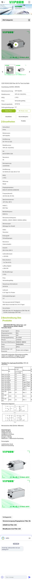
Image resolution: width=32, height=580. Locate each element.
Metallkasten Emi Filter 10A (12, 529)
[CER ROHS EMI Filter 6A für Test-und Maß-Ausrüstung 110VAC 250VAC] (15, 44)
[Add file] (2, 577)
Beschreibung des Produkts (23, 117)
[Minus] (29, 538)
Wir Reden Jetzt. (23, 111)
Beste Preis (8, 110)
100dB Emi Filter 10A (10, 525)
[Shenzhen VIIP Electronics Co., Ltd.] (16, 2)
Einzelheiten (9, 116)
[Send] (29, 577)
